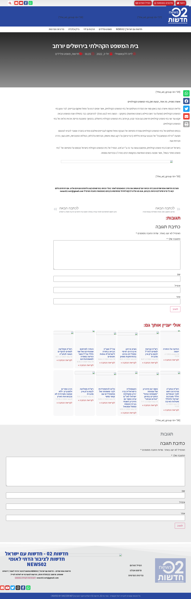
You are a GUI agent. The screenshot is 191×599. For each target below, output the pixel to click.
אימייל (177, 286)
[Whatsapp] (31, 3)
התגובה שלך (173, 239)
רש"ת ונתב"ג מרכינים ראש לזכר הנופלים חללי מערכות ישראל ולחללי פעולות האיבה (172, 395)
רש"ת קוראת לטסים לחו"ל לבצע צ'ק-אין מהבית (151, 353)
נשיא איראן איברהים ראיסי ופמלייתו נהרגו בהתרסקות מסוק (128, 353)
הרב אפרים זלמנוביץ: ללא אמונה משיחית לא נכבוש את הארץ (63, 393)
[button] (163, 3)
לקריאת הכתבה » (171, 360)
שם (178, 274)
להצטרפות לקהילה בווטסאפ (25, 578)
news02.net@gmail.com (48, 578)
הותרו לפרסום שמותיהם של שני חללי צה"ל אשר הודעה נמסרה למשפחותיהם (85, 354)
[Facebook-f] (26, 3)
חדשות (75, 54)
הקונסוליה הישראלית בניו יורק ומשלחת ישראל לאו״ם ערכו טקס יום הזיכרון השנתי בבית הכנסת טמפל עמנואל (129, 398)
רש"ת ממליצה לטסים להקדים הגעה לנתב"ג (65, 351)
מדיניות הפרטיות (56, 29)
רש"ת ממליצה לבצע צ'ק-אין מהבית (87, 391)
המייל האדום (136, 565)
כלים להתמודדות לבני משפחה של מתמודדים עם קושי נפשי (107, 393)
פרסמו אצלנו (136, 570)
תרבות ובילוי (89, 29)
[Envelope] (16, 3)
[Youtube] (21, 3)
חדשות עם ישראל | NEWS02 (129, 29)
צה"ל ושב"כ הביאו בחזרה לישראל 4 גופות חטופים (107, 353)
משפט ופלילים (105, 29)
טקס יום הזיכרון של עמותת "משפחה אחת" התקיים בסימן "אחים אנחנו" (150, 394)
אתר (178, 297)
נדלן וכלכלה (73, 29)
